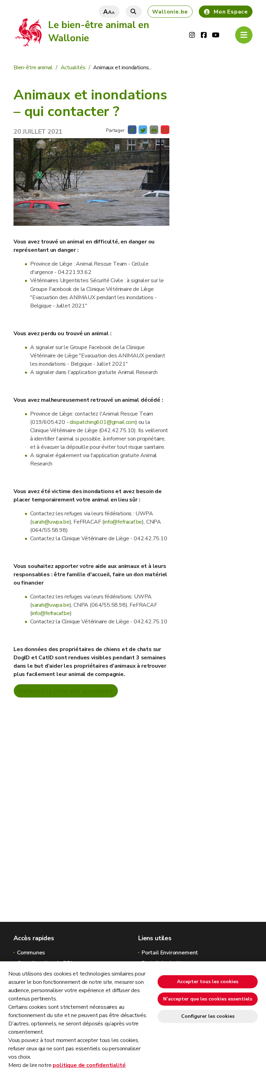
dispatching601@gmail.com (102, 422)
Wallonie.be (170, 12)
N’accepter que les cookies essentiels (207, 999)
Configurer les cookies (207, 1016)
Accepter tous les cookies (207, 981)
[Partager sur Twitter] (143, 129)
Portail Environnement (170, 952)
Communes (31, 952)
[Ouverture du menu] (243, 35)
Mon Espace (231, 12)
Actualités (72, 67)
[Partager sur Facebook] (132, 129)
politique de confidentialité (89, 1065)
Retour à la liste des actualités (66, 691)
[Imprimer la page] (154, 129)
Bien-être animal (33, 67)
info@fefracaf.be (123, 522)
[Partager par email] (165, 129)
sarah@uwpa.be (51, 522)
